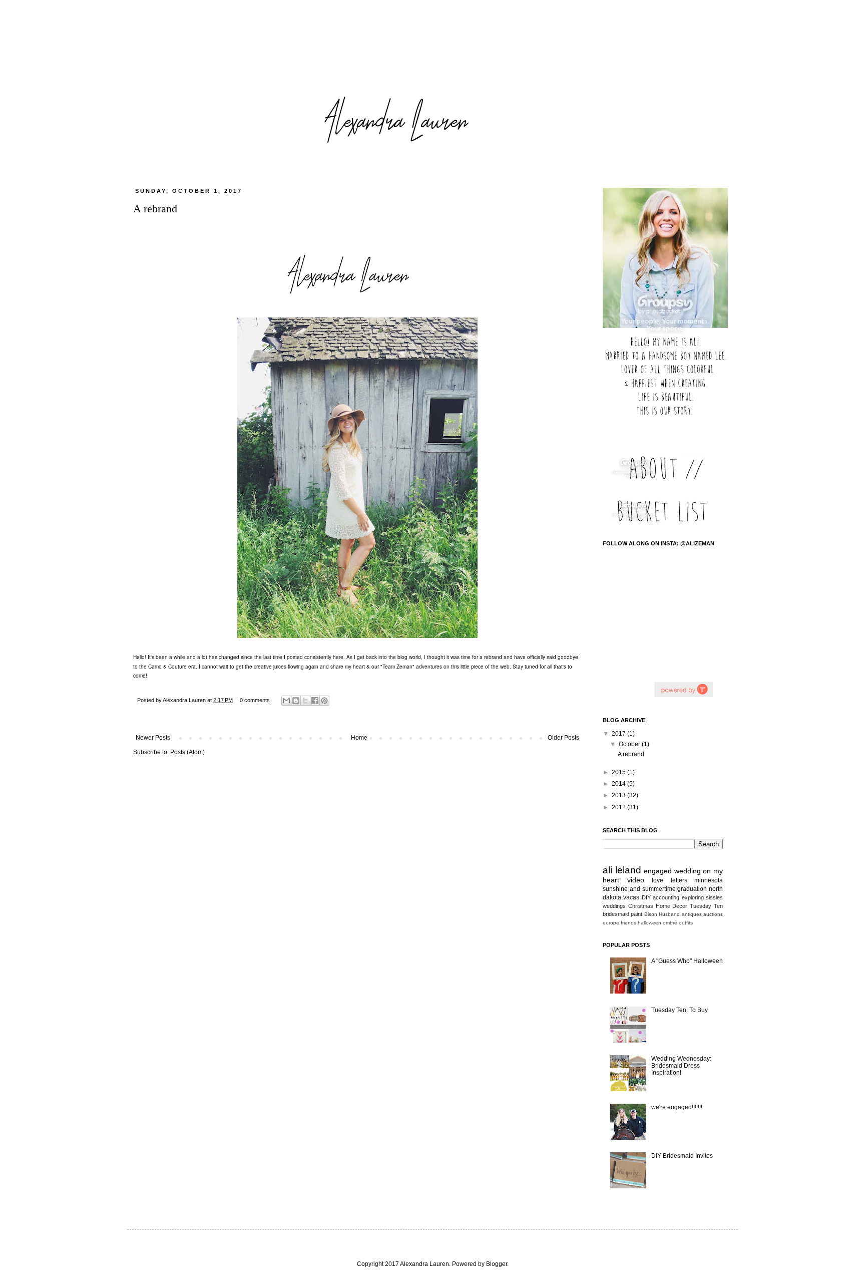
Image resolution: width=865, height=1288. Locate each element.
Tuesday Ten (706, 906)
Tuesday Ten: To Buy (679, 1010)
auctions (713, 914)
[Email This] (286, 701)
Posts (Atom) (187, 752)
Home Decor (672, 906)
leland (628, 870)
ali (607, 870)
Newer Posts (153, 737)
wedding (687, 871)
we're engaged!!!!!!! (676, 1107)
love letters (669, 880)
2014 (619, 783)
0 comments (255, 700)
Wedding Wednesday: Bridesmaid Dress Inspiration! (681, 1066)
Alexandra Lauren (185, 700)
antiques (692, 914)
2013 (619, 795)
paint (636, 914)
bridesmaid (616, 914)
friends (628, 922)
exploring (693, 897)
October (630, 744)
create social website (683, 689)
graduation (692, 888)
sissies (714, 897)
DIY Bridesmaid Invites (682, 1155)
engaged (658, 871)
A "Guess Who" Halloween (687, 960)
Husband (669, 914)
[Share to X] (305, 701)
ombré (670, 922)
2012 (619, 807)
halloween (649, 922)
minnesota (708, 880)
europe (611, 922)
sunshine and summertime (639, 888)
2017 (619, 733)
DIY (646, 897)
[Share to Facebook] (315, 701)
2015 (619, 772)
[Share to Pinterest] (324, 701)
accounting (666, 897)
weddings (614, 906)
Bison (650, 914)
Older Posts (563, 737)
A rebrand (155, 208)
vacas (631, 897)
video (635, 880)
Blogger (496, 1263)
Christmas (640, 906)
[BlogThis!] (296, 701)
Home (359, 737)
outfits (686, 922)
